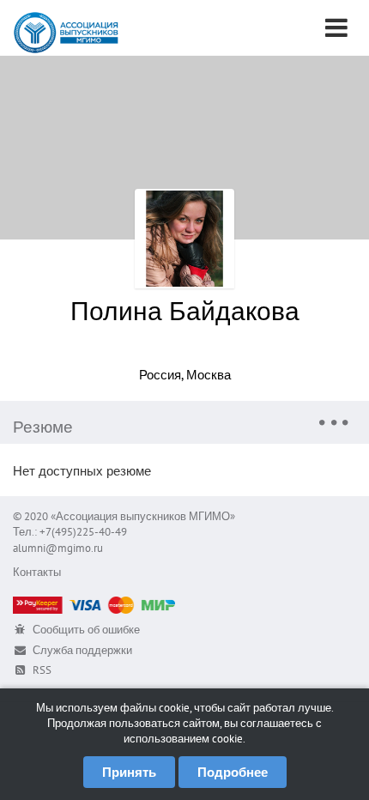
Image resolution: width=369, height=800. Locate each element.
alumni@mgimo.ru (58, 548)
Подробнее (232, 772)
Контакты (37, 572)
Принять (129, 772)
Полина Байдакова (184, 310)
